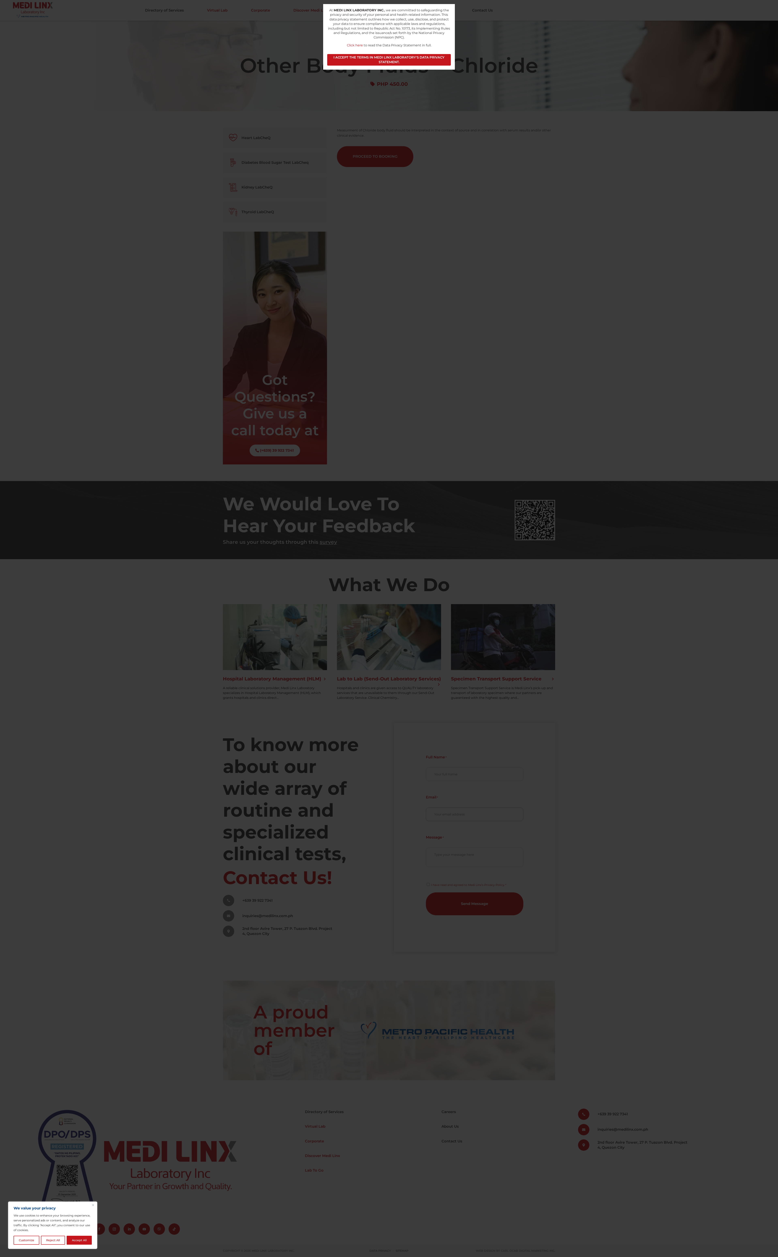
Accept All (79, 1240)
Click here (355, 45)
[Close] (93, 1205)
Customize (26, 1240)
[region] (52, 1225)
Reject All (53, 1240)
